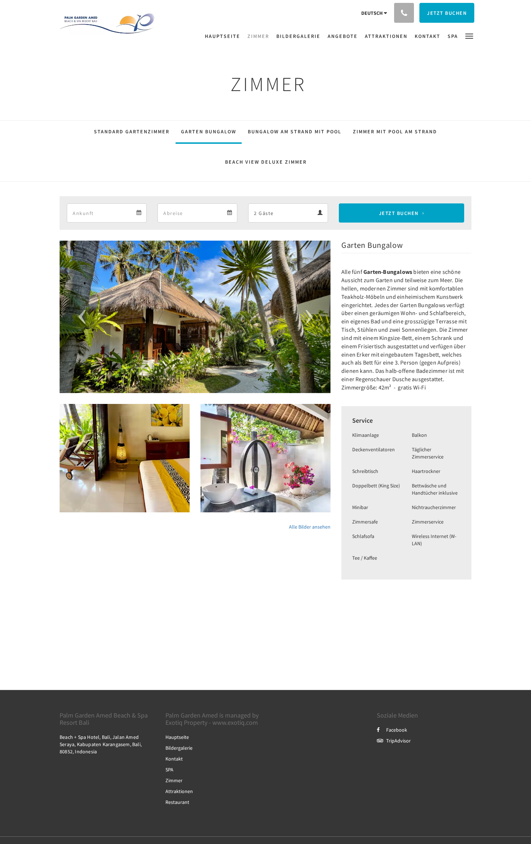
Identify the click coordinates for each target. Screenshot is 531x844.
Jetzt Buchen (399, 213)
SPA (169, 769)
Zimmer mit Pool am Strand (395, 131)
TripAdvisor (398, 740)
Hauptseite (177, 737)
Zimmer (173, 780)
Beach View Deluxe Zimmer (266, 162)
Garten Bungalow (208, 131)
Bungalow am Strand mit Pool (294, 131)
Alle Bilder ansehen (310, 527)
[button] (469, 36)
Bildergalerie (179, 748)
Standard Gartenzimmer (131, 131)
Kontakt (174, 758)
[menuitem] (224, 36)
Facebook (396, 730)
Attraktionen (179, 791)
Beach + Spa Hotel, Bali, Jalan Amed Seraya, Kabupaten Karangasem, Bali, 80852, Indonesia (101, 744)
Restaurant (177, 802)
